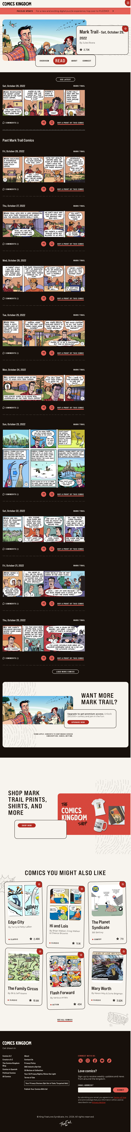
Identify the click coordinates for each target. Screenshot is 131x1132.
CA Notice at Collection (33, 1070)
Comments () (12, 123)
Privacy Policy (30, 1063)
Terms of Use (29, 1077)
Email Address (86, 1085)
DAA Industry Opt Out (32, 1066)
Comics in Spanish (10, 1069)
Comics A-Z (7, 1056)
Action (55, 1005)
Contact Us (28, 1059)
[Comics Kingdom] (17, 1043)
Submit (120, 1090)
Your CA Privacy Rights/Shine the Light (40, 1074)
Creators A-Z (8, 1059)
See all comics (65, 1019)
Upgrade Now (78, 722)
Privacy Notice (98, 1102)
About (26, 1056)
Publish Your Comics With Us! (36, 1089)
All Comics (7, 1076)
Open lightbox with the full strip (23, 103)
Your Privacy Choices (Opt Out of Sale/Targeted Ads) (46, 1083)
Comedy (98, 939)
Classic (14, 939)
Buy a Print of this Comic (70, 122)
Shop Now (27, 825)
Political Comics (9, 1073)
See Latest (67, 79)
